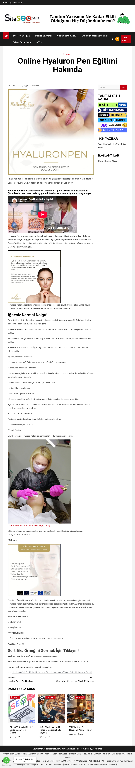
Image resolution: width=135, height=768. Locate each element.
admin (13, 86)
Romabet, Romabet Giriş (69, 753)
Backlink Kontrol (43, 36)
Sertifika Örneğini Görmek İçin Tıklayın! (43, 650)
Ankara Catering (35, 753)
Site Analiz (67, 54)
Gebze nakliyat (118, 753)
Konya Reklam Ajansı (107, 161)
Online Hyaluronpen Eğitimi (80, 672)
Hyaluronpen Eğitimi (60, 672)
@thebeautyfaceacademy (40, 667)
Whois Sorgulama (22, 42)
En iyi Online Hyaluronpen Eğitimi (38, 672)
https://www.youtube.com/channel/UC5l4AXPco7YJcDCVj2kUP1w (57, 661)
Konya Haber (51, 753)
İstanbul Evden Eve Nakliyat (20, 679)
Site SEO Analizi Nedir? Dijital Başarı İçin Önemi (21, 730)
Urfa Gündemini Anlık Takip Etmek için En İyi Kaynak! (50, 730)
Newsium (85, 748)
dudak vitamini (18, 672)
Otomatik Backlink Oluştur (95, 36)
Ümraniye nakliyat (102, 753)
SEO (38, 42)
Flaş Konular (125, 39)
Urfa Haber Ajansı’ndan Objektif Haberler (75, 679)
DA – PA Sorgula (21, 36)
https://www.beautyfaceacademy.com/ (41, 656)
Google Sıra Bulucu (66, 36)
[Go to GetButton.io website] (6, 765)
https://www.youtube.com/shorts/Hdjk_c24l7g (29, 525)
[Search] (112, 39)
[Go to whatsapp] (6, 760)
